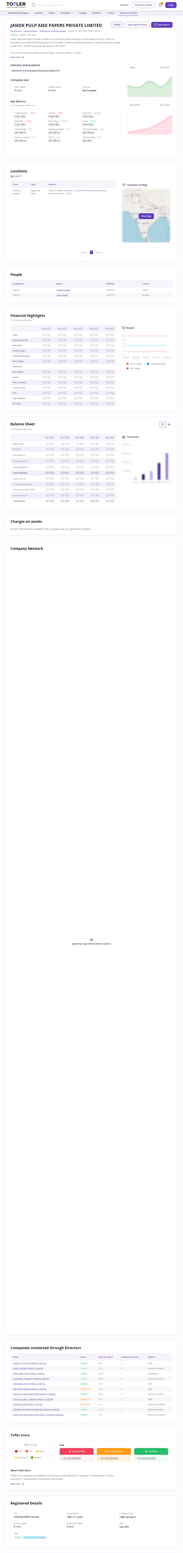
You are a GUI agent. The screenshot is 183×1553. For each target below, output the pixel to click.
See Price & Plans (143, 4)
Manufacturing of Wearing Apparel (53, 31)
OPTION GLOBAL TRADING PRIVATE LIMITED (33, 1399)
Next (98, 252)
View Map (146, 216)
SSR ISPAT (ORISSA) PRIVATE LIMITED (29, 1389)
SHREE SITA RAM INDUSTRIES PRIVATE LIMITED (34, 1394)
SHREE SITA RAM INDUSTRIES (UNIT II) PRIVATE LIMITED (38, 1414)
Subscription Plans (137, 24)
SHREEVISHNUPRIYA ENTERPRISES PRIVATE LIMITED (36, 1409)
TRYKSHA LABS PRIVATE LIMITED (27, 1404)
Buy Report (164, 24)
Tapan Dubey (62, 295)
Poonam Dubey (63, 290)
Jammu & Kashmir (30, 31)
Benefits (124, 4)
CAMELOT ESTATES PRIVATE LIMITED (29, 1363)
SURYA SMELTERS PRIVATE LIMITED (29, 1373)
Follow (117, 24)
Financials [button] (67, 14)
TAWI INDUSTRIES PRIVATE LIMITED (29, 1383)
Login (171, 4)
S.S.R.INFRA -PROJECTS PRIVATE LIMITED (31, 1378)
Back (85, 252)
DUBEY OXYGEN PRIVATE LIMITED (28, 1368)
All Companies (15, 31)
